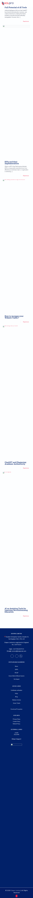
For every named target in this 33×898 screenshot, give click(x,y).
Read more (26, 21)
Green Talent (16, 703)
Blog (16, 697)
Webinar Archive (16, 700)
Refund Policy (16, 724)
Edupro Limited (15, 890)
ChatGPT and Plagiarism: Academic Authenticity (15, 463)
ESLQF (16, 673)
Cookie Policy (16, 721)
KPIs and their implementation (12, 163)
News (16, 666)
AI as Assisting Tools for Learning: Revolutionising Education (16, 610)
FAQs (16, 693)
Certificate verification (16, 690)
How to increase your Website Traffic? (14, 317)
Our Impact (16, 679)
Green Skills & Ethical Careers (16, 676)
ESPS (16, 669)
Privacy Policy (16, 719)
